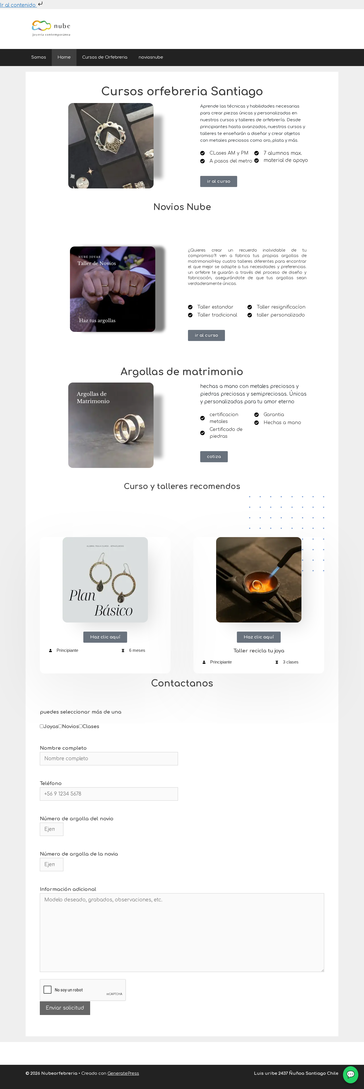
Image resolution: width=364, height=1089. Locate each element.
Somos (38, 57)
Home (64, 57)
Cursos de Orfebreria (104, 57)
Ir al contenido (18, 5)
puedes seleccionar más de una (80, 712)
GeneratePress (123, 1073)
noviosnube (151, 57)
